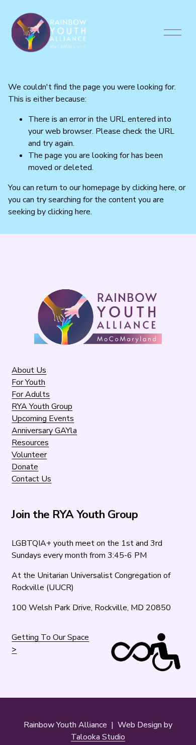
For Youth (28, 382)
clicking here (153, 187)
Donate (25, 466)
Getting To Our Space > (50, 643)
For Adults (31, 394)
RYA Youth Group (42, 406)
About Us (29, 370)
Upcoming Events (43, 418)
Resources (30, 442)
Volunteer (29, 454)
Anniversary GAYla (44, 430)
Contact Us (31, 478)
